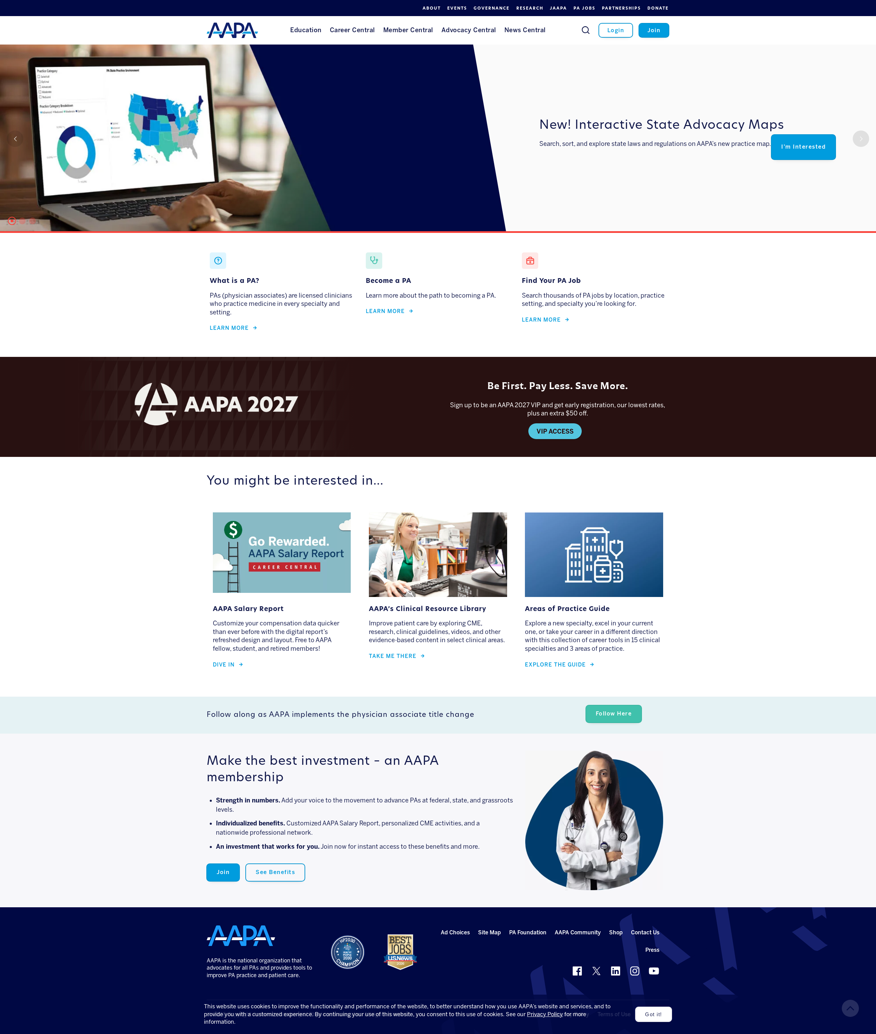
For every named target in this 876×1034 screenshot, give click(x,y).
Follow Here (614, 713)
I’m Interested (803, 147)
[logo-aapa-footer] (241, 935)
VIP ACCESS (555, 431)
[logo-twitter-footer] (596, 971)
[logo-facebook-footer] (577, 971)
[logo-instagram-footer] (634, 971)
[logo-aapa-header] (232, 30)
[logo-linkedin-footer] (615, 971)
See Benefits (275, 872)
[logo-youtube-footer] (654, 971)
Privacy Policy (545, 1014)
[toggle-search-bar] (586, 30)
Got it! (653, 1014)
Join (223, 872)
